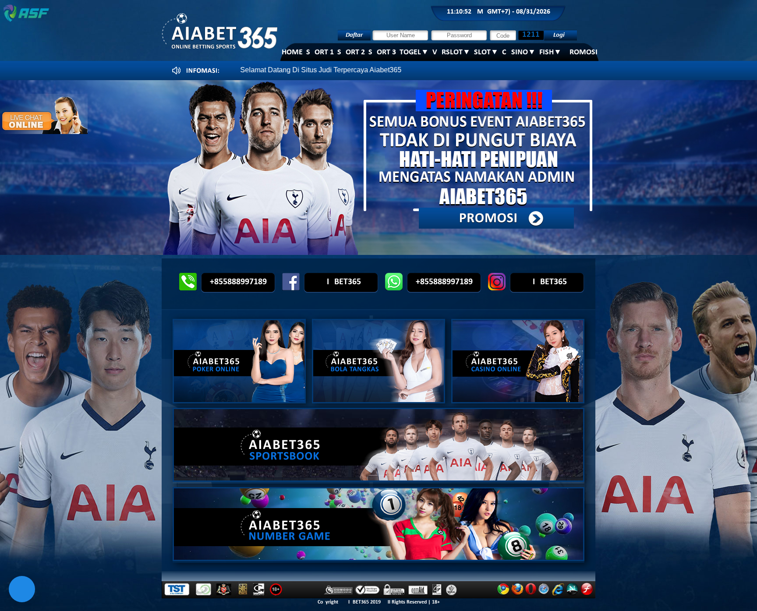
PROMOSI (581, 52)
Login (560, 35)
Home (292, 52)
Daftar (354, 35)
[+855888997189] (387, 288)
